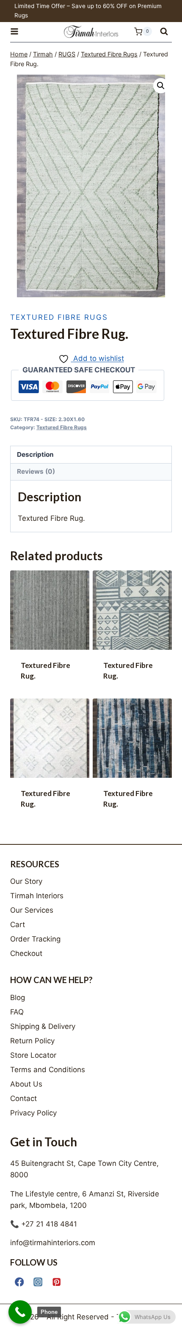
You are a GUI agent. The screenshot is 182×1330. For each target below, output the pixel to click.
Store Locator (33, 1055)
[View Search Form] (164, 31)
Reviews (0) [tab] (36, 471)
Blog (17, 997)
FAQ (17, 1012)
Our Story (26, 881)
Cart (17, 924)
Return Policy (32, 1041)
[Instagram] (38, 1282)
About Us (26, 1084)
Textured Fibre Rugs (59, 317)
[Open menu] (18, 31)
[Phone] (20, 1312)
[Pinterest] (56, 1282)
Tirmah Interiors (36, 895)
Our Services (31, 910)
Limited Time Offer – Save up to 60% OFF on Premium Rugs (88, 11)
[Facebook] (19, 1282)
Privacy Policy (33, 1113)
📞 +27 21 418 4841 (43, 1224)
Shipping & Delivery (42, 1026)
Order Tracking (35, 939)
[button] (160, 85)
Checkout (26, 953)
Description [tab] (35, 454)
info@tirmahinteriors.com (52, 1242)
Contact (23, 1098)
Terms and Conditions (47, 1069)
